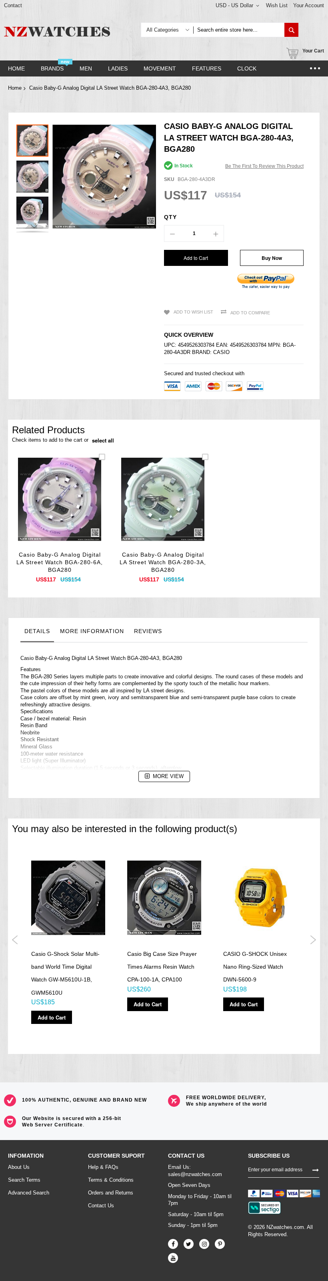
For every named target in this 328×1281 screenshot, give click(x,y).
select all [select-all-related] (103, 440)
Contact (13, 5)
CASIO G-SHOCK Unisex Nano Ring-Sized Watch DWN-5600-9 (255, 967)
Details (37, 631)
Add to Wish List (193, 312)
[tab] (37, 633)
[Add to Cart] (41, 508)
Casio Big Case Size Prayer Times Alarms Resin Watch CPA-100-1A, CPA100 (162, 967)
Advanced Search (28, 1193)
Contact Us (101, 1206)
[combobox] (239, 30)
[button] (34, 175)
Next (313, 939)
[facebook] (173, 1244)
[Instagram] (204, 1244)
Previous (15, 939)
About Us (19, 1167)
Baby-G (44, 658)
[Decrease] (172, 233)
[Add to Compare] (78, 508)
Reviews (148, 631)
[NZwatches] (57, 31)
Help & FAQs (103, 1167)
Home (15, 88)
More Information (92, 631)
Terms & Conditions (111, 1180)
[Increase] (216, 233)
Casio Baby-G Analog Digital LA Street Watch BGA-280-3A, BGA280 (163, 562)
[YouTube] (173, 1258)
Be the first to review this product (264, 166)
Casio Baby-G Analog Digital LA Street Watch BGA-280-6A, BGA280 (59, 562)
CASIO (221, 352)
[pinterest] (220, 1244)
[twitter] (189, 1244)
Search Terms (24, 1180)
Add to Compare (250, 312)
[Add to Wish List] (59, 508)
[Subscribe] (315, 1169)
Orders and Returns (110, 1193)
